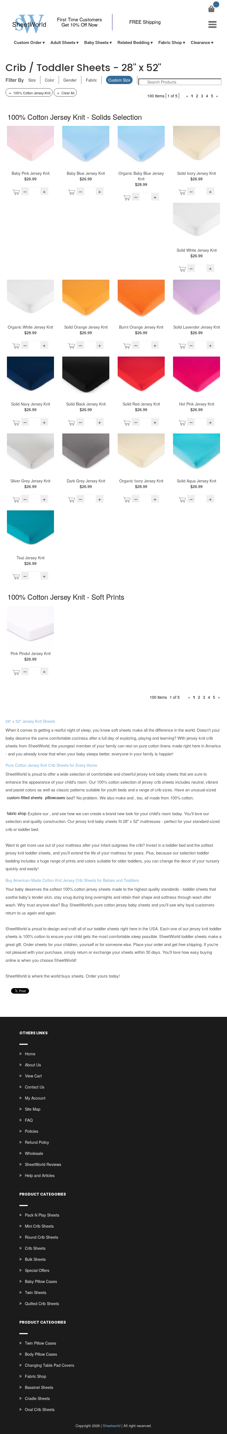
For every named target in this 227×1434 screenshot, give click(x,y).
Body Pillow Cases (41, 1354)
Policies (31, 1131)
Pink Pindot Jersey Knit (31, 653)
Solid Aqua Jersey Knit (196, 481)
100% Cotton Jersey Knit (29, 92)
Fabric (91, 80)
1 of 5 (172, 95)
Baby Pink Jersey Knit (31, 173)
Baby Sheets (96, 42)
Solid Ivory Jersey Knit (196, 173)
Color (49, 80)
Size (32, 80)
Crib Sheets (35, 1248)
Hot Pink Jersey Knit (196, 404)
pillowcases (55, 797)
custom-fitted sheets (24, 797)
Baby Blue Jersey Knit (86, 173)
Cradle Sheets (37, 1398)
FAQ (29, 1120)
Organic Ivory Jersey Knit (141, 481)
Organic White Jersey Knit (30, 327)
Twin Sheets (35, 1292)
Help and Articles (40, 1175)
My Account (35, 1098)
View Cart (33, 1076)
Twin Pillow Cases (40, 1343)
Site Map (32, 1109)
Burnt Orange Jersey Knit (141, 327)
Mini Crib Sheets (39, 1226)
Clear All (65, 92)
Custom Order (28, 42)
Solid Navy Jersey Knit (30, 404)
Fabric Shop (170, 42)
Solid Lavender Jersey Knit (196, 327)
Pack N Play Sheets (42, 1215)
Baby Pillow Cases (41, 1281)
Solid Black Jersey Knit (86, 404)
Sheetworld (111, 1425)
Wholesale (34, 1153)
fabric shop (16, 813)
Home (30, 1053)
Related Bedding (133, 42)
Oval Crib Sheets (40, 1409)
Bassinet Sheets (39, 1387)
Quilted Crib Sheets (42, 1303)
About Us (33, 1064)
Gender (70, 80)
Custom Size (119, 80)
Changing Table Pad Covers (49, 1365)
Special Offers (37, 1270)
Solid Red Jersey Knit (141, 404)
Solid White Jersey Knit (197, 250)
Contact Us (34, 1087)
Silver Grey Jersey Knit (30, 481)
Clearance (200, 42)
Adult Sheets (62, 42)
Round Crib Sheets (41, 1237)
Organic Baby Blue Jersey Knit (141, 175)
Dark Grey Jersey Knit (86, 481)
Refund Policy (37, 1142)
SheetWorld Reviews (43, 1164)
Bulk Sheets (35, 1259)
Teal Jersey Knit (31, 557)
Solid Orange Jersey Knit (86, 327)
